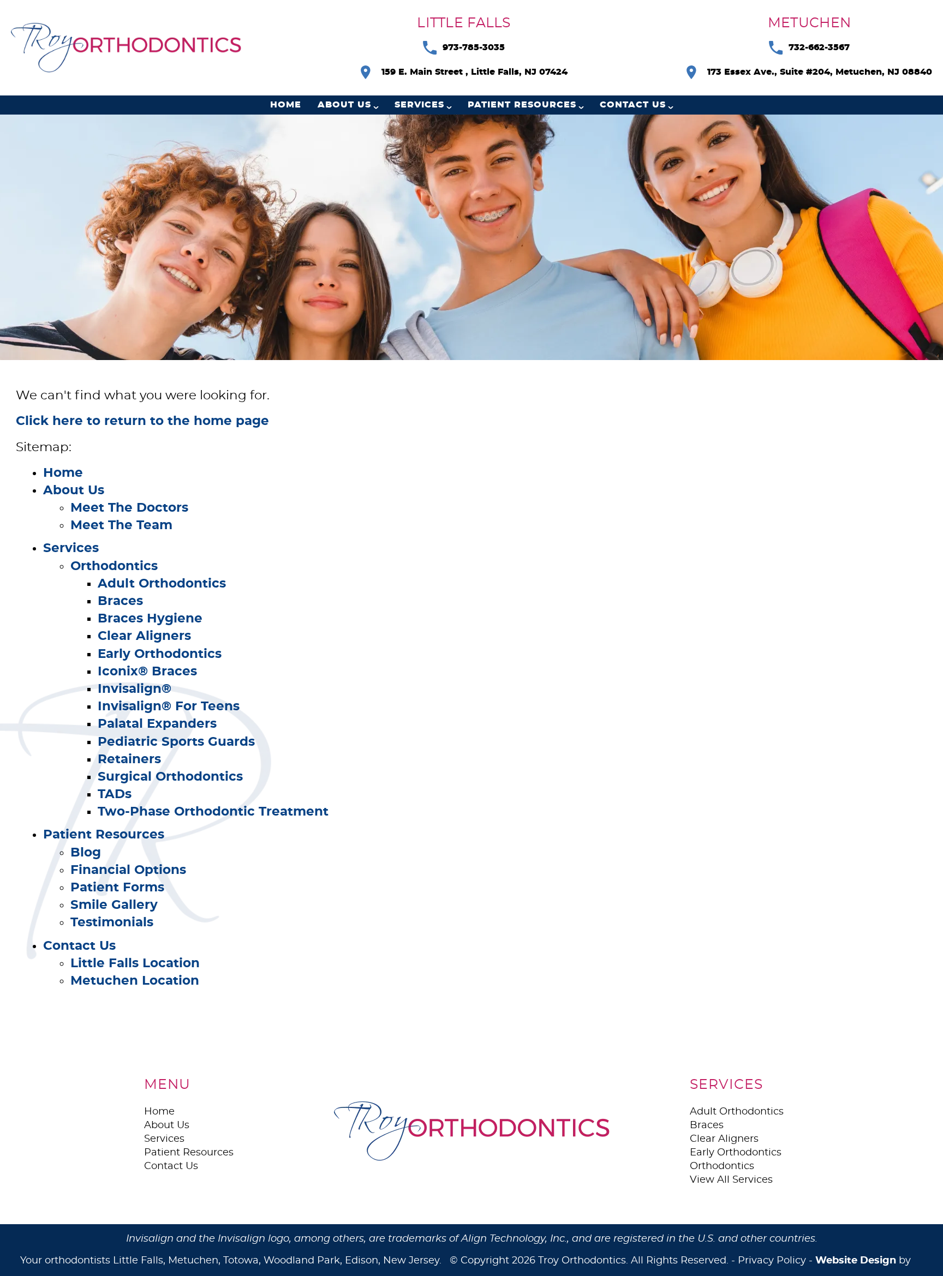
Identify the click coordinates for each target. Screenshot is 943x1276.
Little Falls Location (135, 963)
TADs (115, 794)
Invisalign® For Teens (169, 706)
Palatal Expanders (157, 724)
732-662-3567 (819, 47)
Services (419, 104)
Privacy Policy (772, 1261)
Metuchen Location (134, 981)
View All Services (731, 1180)
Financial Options (128, 870)
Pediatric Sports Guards (176, 742)
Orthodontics (114, 566)
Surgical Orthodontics (170, 777)
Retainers (129, 759)
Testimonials (111, 922)
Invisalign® (134, 689)
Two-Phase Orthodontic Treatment (213, 812)
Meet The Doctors (129, 508)
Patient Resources (522, 104)
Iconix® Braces (147, 672)
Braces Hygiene (150, 619)
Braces (120, 601)
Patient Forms (117, 888)
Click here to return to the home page (142, 421)
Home (285, 104)
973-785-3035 (474, 47)
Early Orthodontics (160, 654)
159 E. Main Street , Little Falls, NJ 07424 (474, 72)
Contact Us (633, 104)
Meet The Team (121, 525)
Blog (85, 853)
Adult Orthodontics (162, 584)
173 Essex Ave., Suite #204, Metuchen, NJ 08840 (819, 72)
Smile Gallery (114, 905)
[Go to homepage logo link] (472, 1131)
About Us (344, 104)
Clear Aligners (144, 636)
